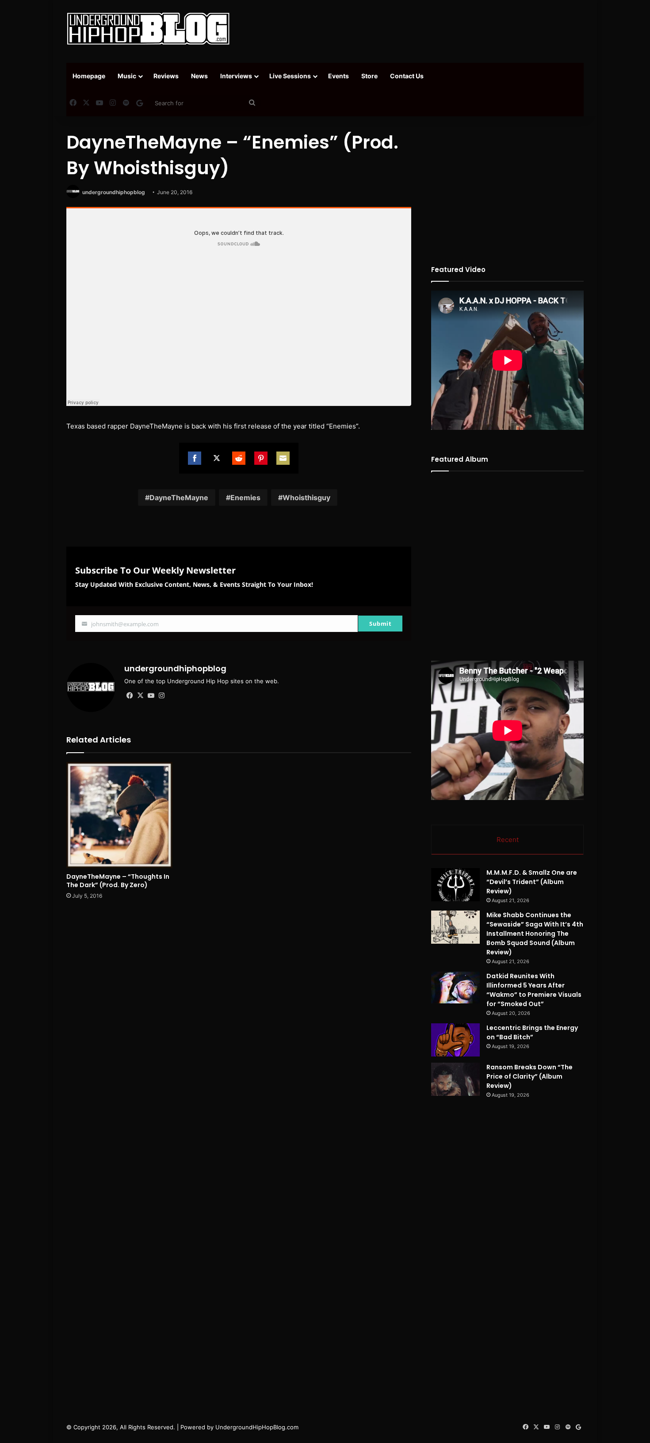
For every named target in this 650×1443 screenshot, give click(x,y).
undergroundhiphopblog (113, 192)
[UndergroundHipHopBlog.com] (148, 28)
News (199, 76)
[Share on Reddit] (238, 458)
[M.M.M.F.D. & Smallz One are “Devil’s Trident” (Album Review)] (455, 884)
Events (338, 76)
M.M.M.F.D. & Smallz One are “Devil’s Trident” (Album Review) (531, 882)
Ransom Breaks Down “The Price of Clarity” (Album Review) (529, 1076)
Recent (508, 839)
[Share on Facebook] (194, 458)
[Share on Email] (283, 458)
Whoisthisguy (306, 497)
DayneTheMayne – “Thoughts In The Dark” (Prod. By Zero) (117, 880)
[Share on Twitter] (216, 458)
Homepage (89, 76)
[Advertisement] (413, 29)
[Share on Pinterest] (261, 458)
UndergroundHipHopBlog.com (256, 1427)
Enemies (245, 497)
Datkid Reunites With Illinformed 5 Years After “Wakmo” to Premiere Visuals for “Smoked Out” (533, 990)
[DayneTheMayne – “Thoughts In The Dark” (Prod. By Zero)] (119, 815)
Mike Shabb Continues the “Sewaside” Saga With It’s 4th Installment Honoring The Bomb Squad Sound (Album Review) (534, 934)
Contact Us (407, 76)
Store (369, 76)
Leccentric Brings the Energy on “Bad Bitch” (532, 1032)
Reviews (166, 76)
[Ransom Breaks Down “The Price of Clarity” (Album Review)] (455, 1079)
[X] (140, 695)
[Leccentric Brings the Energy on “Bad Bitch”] (455, 1039)
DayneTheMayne (178, 497)
